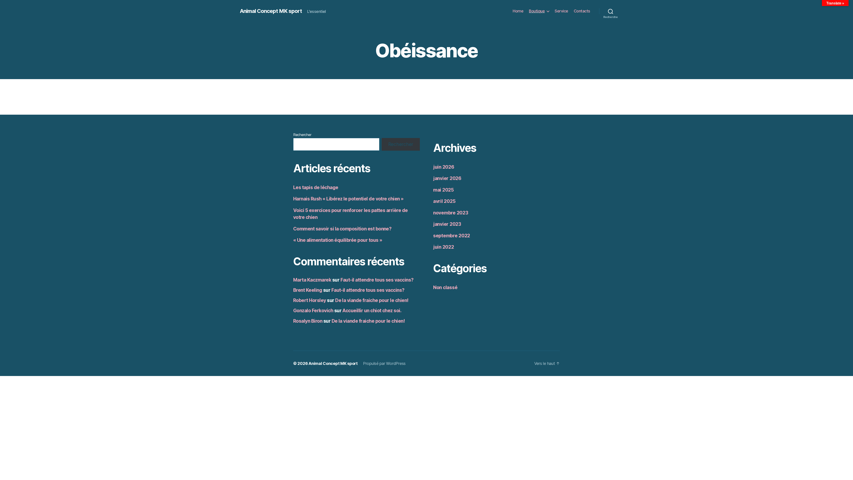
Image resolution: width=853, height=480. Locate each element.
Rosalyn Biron (307, 321)
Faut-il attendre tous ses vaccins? (377, 280)
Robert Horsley (309, 300)
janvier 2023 (447, 224)
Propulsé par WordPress (384, 363)
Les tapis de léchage (315, 187)
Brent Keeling (307, 290)
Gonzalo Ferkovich (313, 310)
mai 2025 (443, 190)
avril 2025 (444, 201)
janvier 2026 (447, 178)
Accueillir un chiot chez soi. (371, 310)
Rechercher (302, 134)
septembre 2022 (451, 235)
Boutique (537, 11)
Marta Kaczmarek (312, 280)
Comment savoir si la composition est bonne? (342, 229)
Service (561, 11)
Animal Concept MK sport (271, 11)
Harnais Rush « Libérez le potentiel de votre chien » (348, 199)
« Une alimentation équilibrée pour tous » (337, 240)
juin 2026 (443, 167)
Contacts (582, 11)
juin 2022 (443, 247)
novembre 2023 (450, 213)
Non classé (445, 287)
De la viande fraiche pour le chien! (372, 300)
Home (518, 11)
